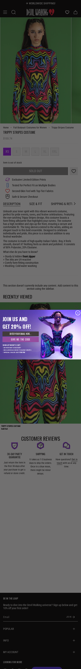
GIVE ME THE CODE (20, 339)
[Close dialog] (78, 313)
